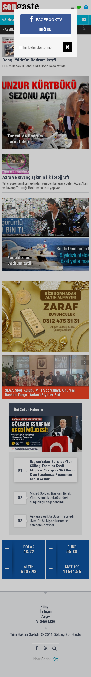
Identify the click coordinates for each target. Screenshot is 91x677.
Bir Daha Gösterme (37, 47)
